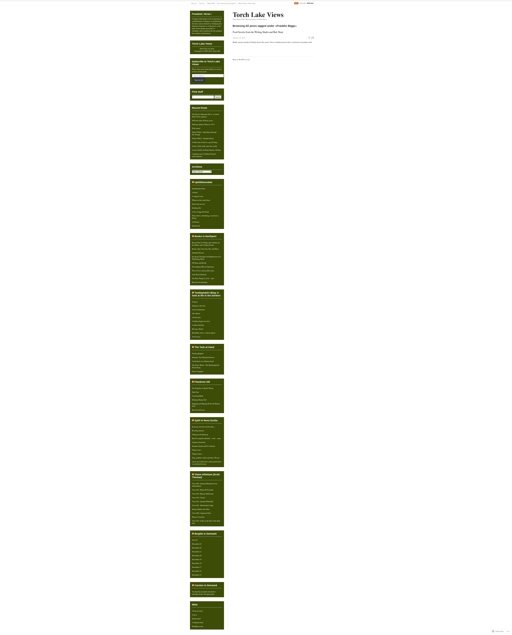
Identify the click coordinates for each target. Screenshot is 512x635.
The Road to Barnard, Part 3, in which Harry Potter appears (205, 115)
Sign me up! (199, 80)
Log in (194, 615)
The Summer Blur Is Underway (203, 267)
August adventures (198, 442)
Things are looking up (200, 434)
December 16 (196, 571)
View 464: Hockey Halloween (203, 493)
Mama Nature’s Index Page (246, 3)
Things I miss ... (197, 454)
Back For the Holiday (199, 282)
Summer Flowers (198, 253)
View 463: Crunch (198, 497)
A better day (196, 317)
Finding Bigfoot (198, 353)
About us (194, 3)
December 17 (196, 567)
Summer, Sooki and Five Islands (203, 446)
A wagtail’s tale (197, 196)
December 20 (196, 555)
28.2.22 (194, 540)
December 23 (196, 544)
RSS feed (310, 3)
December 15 (196, 575)
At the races (196, 336)
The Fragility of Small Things (202, 388)
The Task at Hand (204, 347)
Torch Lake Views (258, 14)
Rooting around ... (198, 430)
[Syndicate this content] (193, 182)
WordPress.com (197, 626)
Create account (197, 611)
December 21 (196, 551)
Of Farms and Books (199, 263)
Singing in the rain (198, 305)
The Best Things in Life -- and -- (203, 278)
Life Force (195, 222)
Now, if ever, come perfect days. (203, 270)
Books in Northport (205, 236)
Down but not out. (198, 204)
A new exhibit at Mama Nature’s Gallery (206, 150)
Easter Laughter (197, 371)
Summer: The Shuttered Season (203, 357)
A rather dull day (198, 325)
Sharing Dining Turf (199, 400)
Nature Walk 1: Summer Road (202, 138)
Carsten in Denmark (206, 585)
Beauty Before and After (200, 509)
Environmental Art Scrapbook (226, 3)
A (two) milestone (198, 309)
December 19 (196, 559)
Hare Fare (195, 392)
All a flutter (196, 313)
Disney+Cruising (198, 517)
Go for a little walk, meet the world (204, 146)
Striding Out (196, 208)
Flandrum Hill (202, 382)
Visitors (195, 302)
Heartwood (196, 226)
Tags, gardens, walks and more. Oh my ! (206, 457)
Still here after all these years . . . (203, 120)
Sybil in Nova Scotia (206, 420)
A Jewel (195, 192)
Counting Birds (197, 396)
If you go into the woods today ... (204, 427)
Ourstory (202, 3)
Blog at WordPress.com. (241, 59)
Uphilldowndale (203, 182)
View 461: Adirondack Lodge (202, 505)
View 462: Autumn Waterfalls (202, 501)
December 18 (196, 563)
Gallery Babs (211, 3)
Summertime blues (198, 188)
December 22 (196, 548)
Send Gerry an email (207, 48)
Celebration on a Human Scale (203, 361)
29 (312, 38)
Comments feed (197, 622)
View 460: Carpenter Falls (201, 513)
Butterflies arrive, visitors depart (203, 333)
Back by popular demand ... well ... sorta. (206, 438)
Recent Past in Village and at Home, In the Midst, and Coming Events (206, 243)
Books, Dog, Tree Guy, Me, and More (205, 249)
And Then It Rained (199, 274)
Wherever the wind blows (201, 200)
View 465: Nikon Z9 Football (202, 490)
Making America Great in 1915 (203, 124)
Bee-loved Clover (198, 410)
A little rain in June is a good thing (204, 142)
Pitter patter (196, 128)
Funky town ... (197, 450)
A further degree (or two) (201, 321)
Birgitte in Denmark (206, 533)
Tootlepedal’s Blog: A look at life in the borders (206, 294)
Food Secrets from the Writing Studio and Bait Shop (258, 32)
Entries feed (196, 618)
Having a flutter (197, 329)
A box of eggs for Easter (200, 212)
